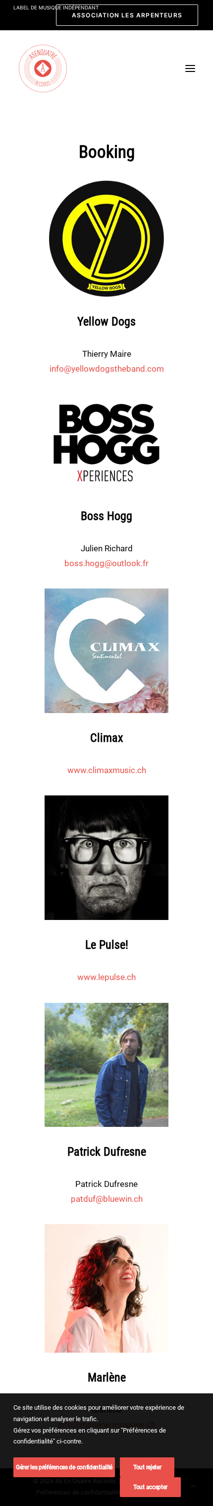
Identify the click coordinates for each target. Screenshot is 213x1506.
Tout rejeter (147, 1467)
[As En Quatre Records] (43, 68)
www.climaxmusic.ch (106, 770)
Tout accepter (150, 1487)
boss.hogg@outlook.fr (106, 563)
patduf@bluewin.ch (107, 1199)
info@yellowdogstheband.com (107, 369)
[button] (190, 68)
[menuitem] (127, 15)
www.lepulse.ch (106, 977)
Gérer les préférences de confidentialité (64, 1467)
